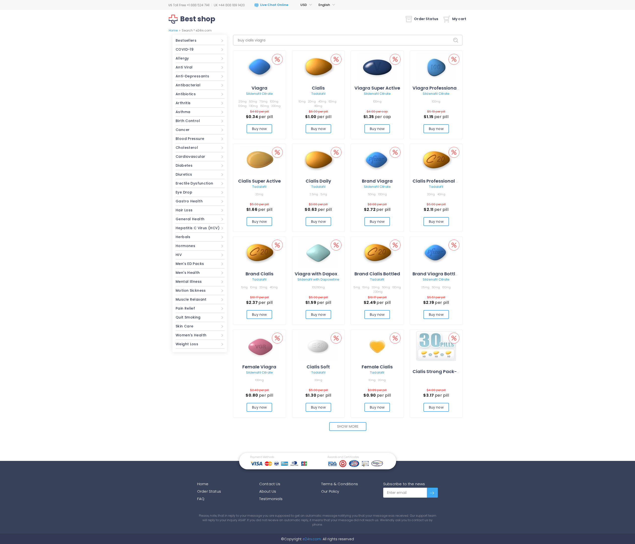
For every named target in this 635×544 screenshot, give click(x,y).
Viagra (259, 88)
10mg (302, 101)
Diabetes (184, 165)
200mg (276, 106)
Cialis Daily (318, 181)
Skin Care (184, 326)
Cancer (183, 129)
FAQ (200, 498)
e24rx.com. (312, 539)
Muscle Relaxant (191, 299)
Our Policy (330, 491)
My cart (459, 18)
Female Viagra (259, 367)
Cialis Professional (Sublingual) (449, 181)
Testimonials (271, 498)
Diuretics (184, 174)
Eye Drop (184, 192)
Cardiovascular (190, 156)
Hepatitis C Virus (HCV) (198, 227)
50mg (253, 101)
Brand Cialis (259, 274)
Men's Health (188, 272)
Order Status (426, 18)
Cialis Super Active (259, 181)
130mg (253, 106)
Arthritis (183, 102)
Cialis (318, 88)
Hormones (185, 245)
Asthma (183, 111)
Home (173, 30)
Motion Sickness (191, 290)
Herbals (183, 236)
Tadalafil (318, 93)
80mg (318, 106)
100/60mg (318, 287)
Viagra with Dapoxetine (322, 274)
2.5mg (314, 194)
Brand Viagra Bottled (437, 274)
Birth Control (188, 120)
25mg (243, 101)
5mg (323, 194)
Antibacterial (188, 85)
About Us (267, 491)
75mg (263, 101)
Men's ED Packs (190, 263)
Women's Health (191, 335)
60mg (332, 101)
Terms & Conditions (339, 483)
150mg (264, 106)
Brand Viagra (377, 181)
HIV (179, 254)
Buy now (259, 128)
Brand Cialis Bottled (377, 274)
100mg (274, 101)
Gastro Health (189, 201)
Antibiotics (186, 94)
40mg (322, 101)
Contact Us (270, 483)
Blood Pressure (190, 138)
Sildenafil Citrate (259, 93)
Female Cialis (377, 367)
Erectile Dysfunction (194, 183)
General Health (190, 219)
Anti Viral (184, 67)
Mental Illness (189, 281)
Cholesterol (187, 147)
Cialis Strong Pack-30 (438, 371)
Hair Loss (184, 210)
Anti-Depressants (192, 76)
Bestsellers (186, 40)
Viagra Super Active (377, 88)
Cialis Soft (318, 367)
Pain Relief (185, 308)
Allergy (182, 58)
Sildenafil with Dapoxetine (318, 279)
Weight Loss (187, 344)
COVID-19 (184, 49)
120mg (242, 106)
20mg (312, 101)
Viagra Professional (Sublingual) (450, 88)
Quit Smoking (188, 317)
